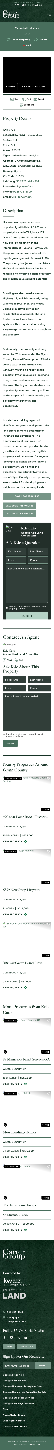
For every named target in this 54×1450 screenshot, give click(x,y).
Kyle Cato (27, 186)
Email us (37, 5)
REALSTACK (35, 1445)
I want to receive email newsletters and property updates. (27, 607)
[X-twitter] (18, 1337)
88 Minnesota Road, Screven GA (26, 1059)
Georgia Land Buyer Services (19, 1403)
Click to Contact (21, 196)
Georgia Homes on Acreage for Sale (22, 1386)
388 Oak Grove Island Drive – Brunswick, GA (24, 963)
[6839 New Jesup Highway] (27, 867)
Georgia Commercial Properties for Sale (24, 1392)
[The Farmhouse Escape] (27, 1182)
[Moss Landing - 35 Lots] (27, 1109)
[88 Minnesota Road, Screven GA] (27, 1036)
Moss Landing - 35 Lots (19, 1132)
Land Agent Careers (14, 1420)
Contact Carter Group (15, 1426)
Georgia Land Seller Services (18, 1397)
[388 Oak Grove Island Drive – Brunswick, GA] (27, 940)
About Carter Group (14, 1415)
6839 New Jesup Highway (21, 890)
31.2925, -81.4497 (27, 181)
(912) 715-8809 (22, 191)
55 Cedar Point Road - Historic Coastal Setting (24, 817)
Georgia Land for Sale (14, 1380)
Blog (5, 1409)
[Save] (48, 778)
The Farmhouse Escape (20, 1205)
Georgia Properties (13, 1374)
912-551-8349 (19, 5)
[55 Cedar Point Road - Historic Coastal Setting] (27, 794)
